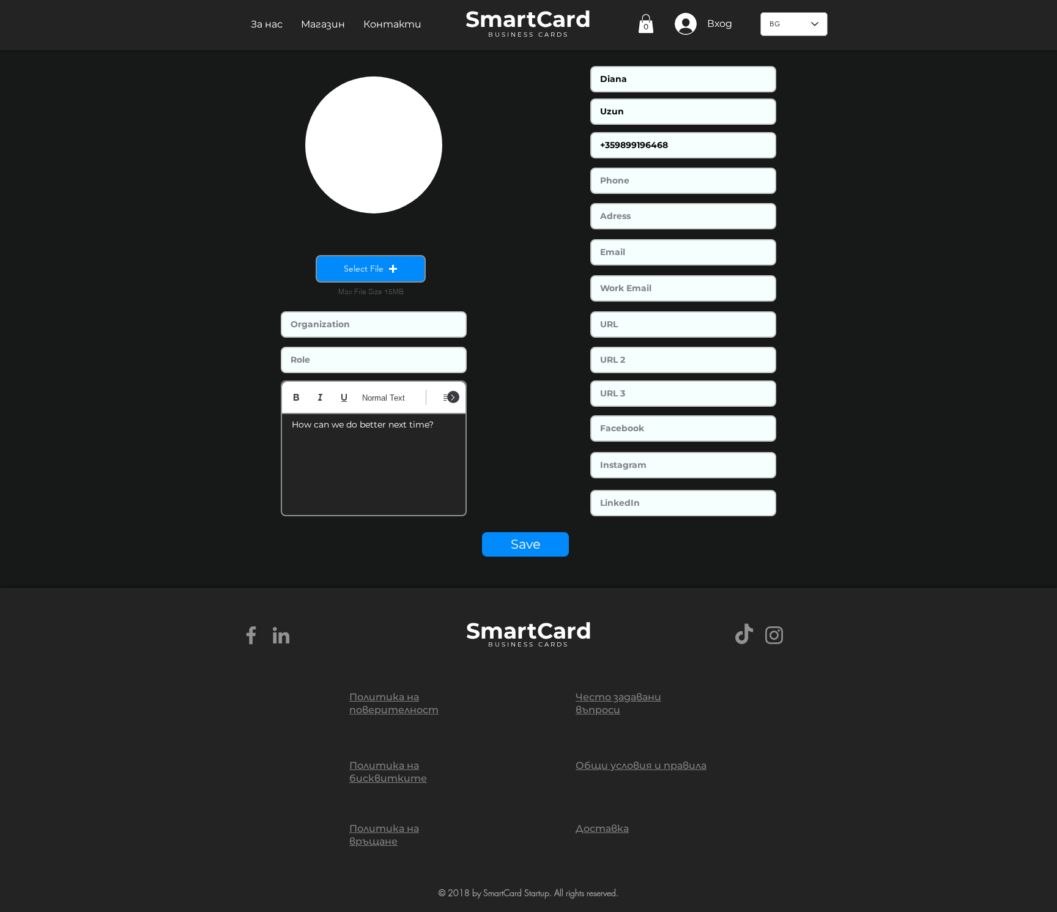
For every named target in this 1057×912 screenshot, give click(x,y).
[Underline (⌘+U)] (344, 397)
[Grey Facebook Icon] (251, 635)
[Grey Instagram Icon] (774, 635)
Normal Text (383, 397)
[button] (267, 24)
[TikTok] (744, 635)
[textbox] (374, 460)
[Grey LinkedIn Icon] (281, 635)
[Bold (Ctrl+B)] (296, 397)
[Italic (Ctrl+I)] (320, 397)
